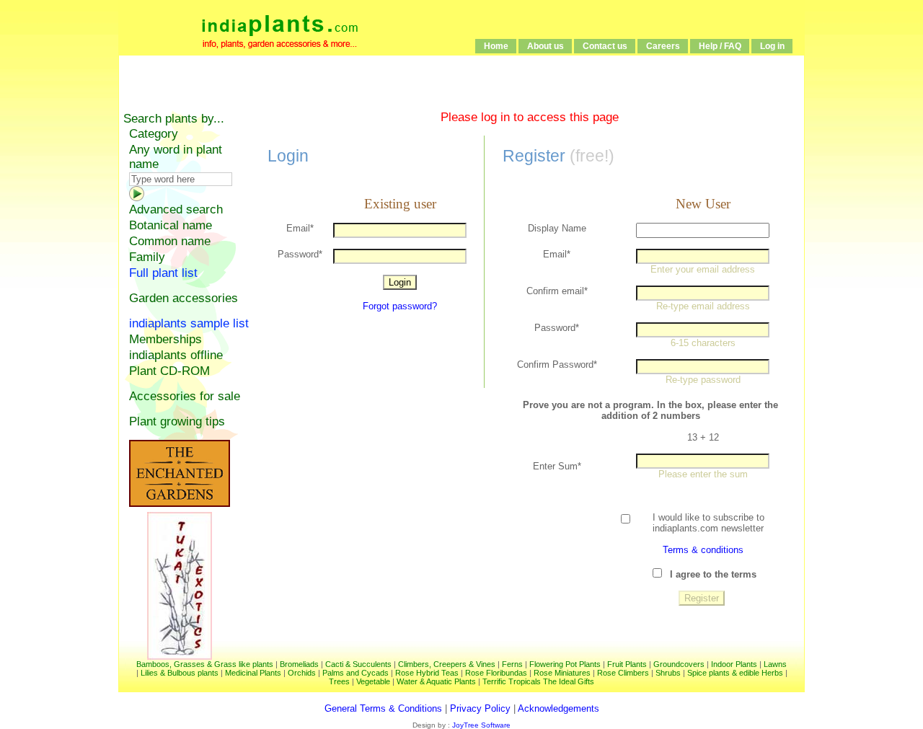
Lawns (775, 664)
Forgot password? (400, 306)
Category (153, 134)
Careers (663, 46)
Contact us (605, 46)
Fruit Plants (627, 664)
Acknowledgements (558, 708)
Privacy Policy (480, 708)
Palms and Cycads (355, 672)
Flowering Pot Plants (565, 664)
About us (545, 46)
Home (496, 46)
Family (147, 257)
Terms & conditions (703, 549)
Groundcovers (679, 664)
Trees (339, 681)
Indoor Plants (734, 664)
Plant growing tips (177, 421)
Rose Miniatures (562, 672)
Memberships (165, 339)
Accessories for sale (184, 396)
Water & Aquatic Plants (436, 681)
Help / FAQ (720, 46)
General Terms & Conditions (383, 708)
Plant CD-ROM (169, 371)
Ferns (512, 664)
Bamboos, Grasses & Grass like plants (204, 664)
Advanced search (176, 209)
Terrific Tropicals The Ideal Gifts (538, 681)
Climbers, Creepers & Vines (446, 664)
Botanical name (170, 225)
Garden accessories (183, 298)
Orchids (302, 672)
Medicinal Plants (253, 672)
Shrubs (668, 672)
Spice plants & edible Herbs (735, 672)
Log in (772, 46)
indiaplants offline (176, 355)
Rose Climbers (623, 672)
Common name (170, 241)
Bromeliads (299, 664)
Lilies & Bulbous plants (179, 672)
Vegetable (373, 681)
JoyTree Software (480, 725)
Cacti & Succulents (358, 664)
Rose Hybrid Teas (427, 672)
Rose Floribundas (496, 672)
